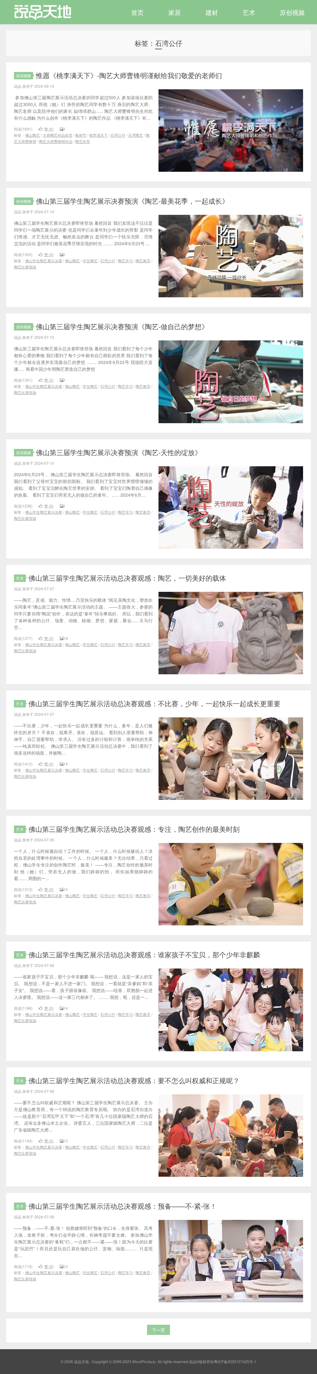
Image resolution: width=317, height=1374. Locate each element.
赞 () (49, 128)
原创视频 (292, 12)
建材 (212, 12)
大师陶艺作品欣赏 (57, 135)
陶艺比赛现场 (25, 266)
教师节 (80, 135)
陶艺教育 (143, 260)
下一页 (158, 1330)
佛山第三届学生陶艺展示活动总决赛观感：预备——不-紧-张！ (122, 1206)
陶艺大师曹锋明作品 (55, 141)
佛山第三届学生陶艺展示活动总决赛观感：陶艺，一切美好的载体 (127, 578)
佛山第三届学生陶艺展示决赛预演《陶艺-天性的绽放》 (119, 452)
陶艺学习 (125, 260)
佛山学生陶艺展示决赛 (43, 260)
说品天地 (39, 12)
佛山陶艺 (32, 135)
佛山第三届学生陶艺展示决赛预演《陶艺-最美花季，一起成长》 (132, 201)
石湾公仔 (118, 135)
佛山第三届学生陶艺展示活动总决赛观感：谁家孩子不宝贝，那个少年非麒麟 (144, 954)
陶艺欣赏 (82, 141)
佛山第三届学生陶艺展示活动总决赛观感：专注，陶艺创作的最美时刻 (134, 829)
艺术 (249, 12)
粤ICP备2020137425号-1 (235, 1361)
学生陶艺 (90, 260)
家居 (174, 12)
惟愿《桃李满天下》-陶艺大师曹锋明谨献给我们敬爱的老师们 (129, 75)
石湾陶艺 (135, 135)
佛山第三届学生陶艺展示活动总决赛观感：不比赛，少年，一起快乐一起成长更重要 (154, 703)
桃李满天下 (98, 135)
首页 (137, 12)
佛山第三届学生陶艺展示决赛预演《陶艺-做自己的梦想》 (122, 326)
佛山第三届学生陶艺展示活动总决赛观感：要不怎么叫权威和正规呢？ (134, 1080)
